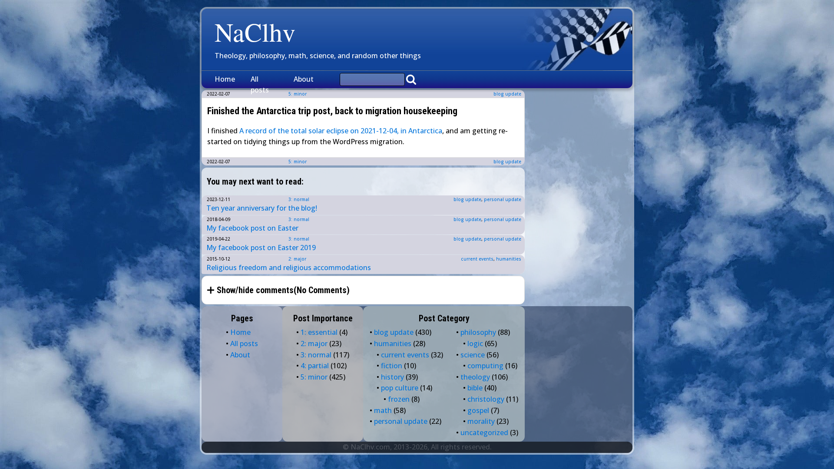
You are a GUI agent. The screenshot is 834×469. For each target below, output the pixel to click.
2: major (297, 259)
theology (475, 377)
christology (485, 399)
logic (475, 343)
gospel (478, 410)
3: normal (298, 199)
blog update (507, 94)
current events (477, 259)
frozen (399, 399)
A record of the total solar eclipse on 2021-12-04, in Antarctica (340, 130)
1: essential (319, 332)
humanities (508, 259)
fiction (391, 365)
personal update (502, 199)
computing (485, 365)
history (392, 377)
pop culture (399, 388)
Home (225, 79)
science (472, 355)
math (383, 410)
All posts (260, 84)
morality (481, 421)
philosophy (478, 332)
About (304, 79)
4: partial (315, 365)
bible (475, 388)
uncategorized (484, 432)
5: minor (297, 162)
